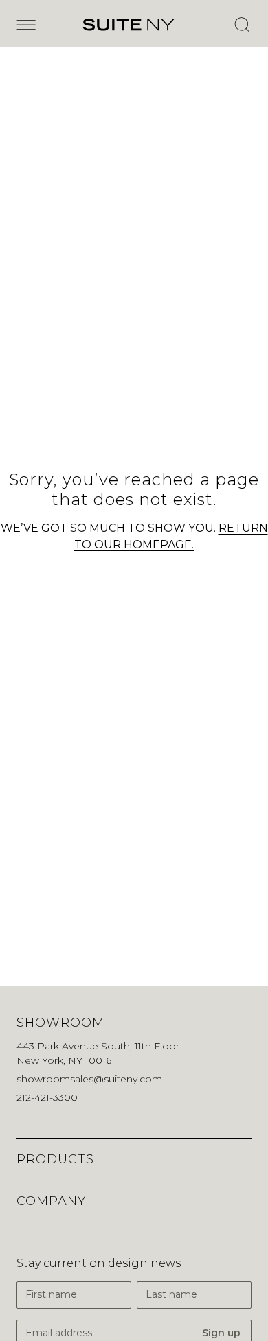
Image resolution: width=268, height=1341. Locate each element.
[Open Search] (242, 24)
